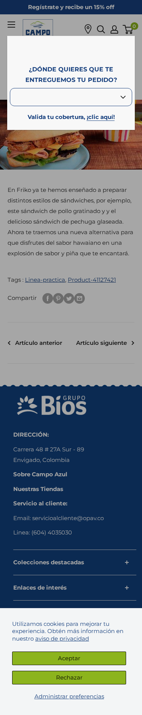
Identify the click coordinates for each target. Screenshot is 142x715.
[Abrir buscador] (101, 29)
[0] (128, 29)
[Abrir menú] (11, 25)
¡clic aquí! (101, 116)
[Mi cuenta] (114, 29)
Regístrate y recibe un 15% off (71, 7)
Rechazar (69, 677)
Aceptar (69, 658)
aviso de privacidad (62, 638)
